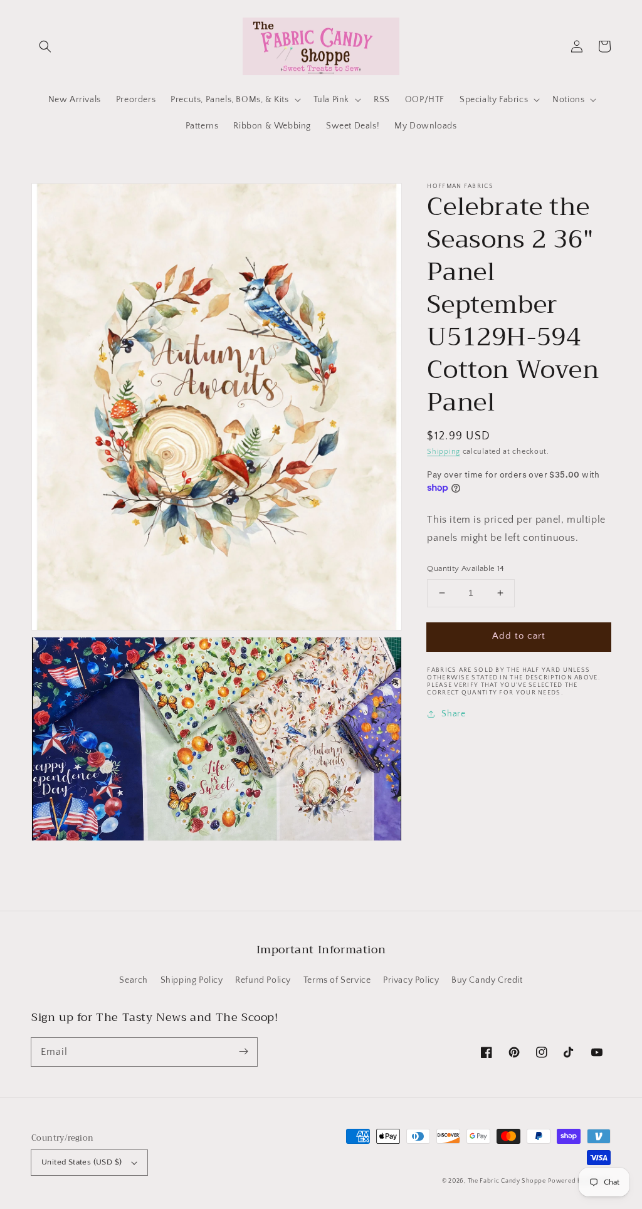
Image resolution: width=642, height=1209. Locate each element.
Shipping (443, 451)
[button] (45, 46)
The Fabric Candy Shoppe (507, 1181)
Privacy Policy (411, 980)
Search (133, 980)
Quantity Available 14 (465, 568)
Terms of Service (337, 980)
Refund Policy (263, 980)
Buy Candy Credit (487, 980)
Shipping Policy (191, 980)
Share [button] (453, 714)
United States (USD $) (81, 1162)
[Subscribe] (243, 1051)
